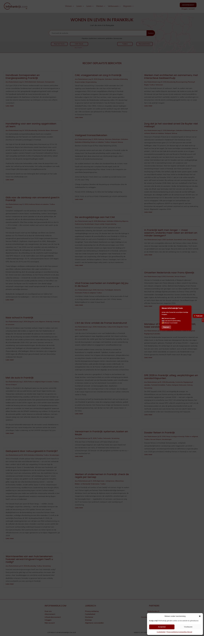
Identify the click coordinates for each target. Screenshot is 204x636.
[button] (200, 616)
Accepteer (162, 627)
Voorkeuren (188, 627)
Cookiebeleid (161, 632)
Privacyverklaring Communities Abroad (179, 632)
